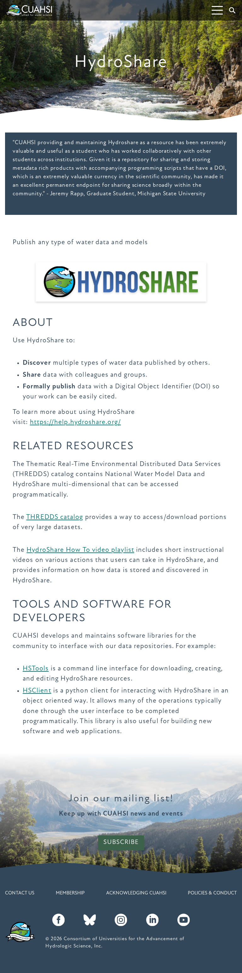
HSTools (36, 668)
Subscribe (121, 842)
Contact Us (19, 893)
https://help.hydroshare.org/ (75, 422)
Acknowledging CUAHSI (136, 893)
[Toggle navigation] (217, 10)
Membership (70, 893)
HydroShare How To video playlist (80, 550)
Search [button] (232, 10)
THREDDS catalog (54, 517)
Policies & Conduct (212, 893)
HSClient (37, 690)
